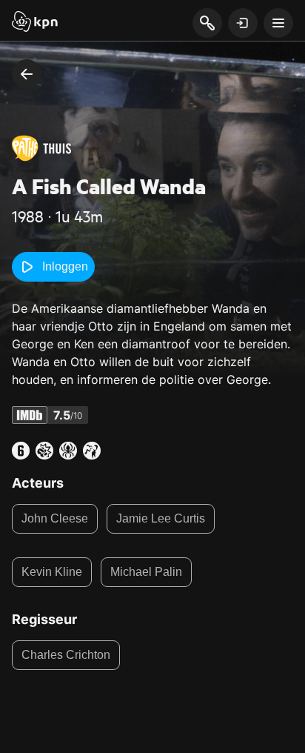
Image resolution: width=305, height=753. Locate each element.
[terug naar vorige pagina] (26, 74)
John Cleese (54, 518)
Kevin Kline (51, 571)
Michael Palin (146, 571)
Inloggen (65, 266)
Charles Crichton (65, 654)
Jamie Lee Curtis (160, 518)
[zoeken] (206, 24)
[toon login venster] (243, 23)
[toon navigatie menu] (278, 23)
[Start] (35, 23)
